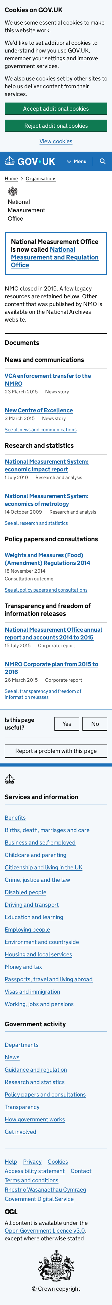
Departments (22, 1044)
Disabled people (25, 892)
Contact (81, 1170)
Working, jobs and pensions (39, 1004)
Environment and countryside (42, 942)
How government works (35, 1119)
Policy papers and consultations (45, 1094)
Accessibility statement (35, 1170)
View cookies (56, 141)
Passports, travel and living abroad (49, 979)
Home (11, 178)
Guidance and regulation (36, 1069)
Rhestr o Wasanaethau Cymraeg (45, 1189)
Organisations (41, 178)
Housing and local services (38, 954)
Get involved (20, 1131)
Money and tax (23, 966)
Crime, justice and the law (37, 879)
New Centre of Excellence (39, 410)
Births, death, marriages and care (47, 830)
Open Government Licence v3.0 (45, 1230)
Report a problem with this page (56, 750)
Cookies (58, 1161)
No (99, 723)
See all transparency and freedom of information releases (43, 694)
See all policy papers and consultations (46, 590)
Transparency (22, 1106)
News (12, 1057)
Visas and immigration (32, 991)
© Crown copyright (56, 1288)
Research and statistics (35, 1082)
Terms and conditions (31, 1180)
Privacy (32, 1161)
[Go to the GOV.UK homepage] (30, 161)
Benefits (15, 817)
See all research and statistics (36, 523)
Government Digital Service (39, 1198)
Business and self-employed (40, 842)
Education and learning (34, 917)
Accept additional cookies (56, 108)
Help (11, 1161)
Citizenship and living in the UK (43, 867)
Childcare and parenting (35, 855)
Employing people (27, 929)
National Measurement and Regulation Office (55, 257)
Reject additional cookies (56, 125)
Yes (71, 723)
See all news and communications (41, 430)
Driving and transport (32, 904)
